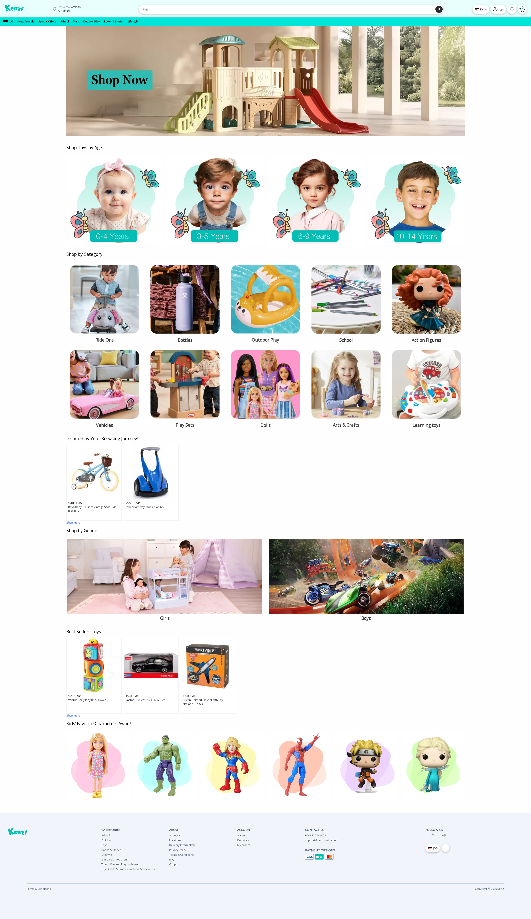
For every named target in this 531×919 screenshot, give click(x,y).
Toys (104, 845)
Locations (175, 840)
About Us (175, 835)
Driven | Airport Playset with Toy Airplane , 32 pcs (203, 702)
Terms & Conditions (181, 855)
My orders (243, 845)
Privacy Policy (177, 850)
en (445, 848)
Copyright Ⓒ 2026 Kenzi (489, 889)
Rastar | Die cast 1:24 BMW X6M (145, 700)
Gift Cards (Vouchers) (114, 859)
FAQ (171, 859)
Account (242, 835)
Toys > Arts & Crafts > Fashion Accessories (128, 869)
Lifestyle (106, 855)
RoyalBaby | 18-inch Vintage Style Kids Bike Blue (92, 509)
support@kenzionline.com (321, 840)
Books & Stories (111, 850)
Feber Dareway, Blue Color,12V (144, 507)
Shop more (73, 522)
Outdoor (106, 840)
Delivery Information (182, 845)
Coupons (175, 864)
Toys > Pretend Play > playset (120, 864)
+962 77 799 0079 (315, 835)
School (105, 835)
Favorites (243, 840)
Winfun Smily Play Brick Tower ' (87, 700)
